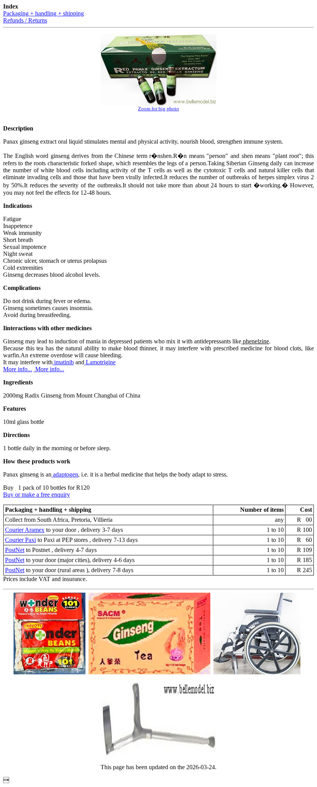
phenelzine (255, 341)
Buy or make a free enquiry (36, 494)
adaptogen (64, 474)
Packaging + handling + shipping (43, 13)
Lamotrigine (100, 362)
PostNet (14, 550)
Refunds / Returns (25, 20)
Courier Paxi (20, 540)
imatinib (63, 362)
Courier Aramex (24, 529)
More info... (17, 369)
